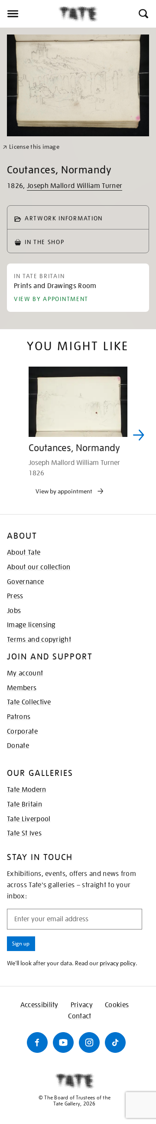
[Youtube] (63, 1042)
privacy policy (118, 963)
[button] (143, 14)
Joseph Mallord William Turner (74, 186)
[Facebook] (37, 1042)
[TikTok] (115, 1042)
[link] (31, 147)
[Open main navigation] (29, 14)
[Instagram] (89, 1042)
